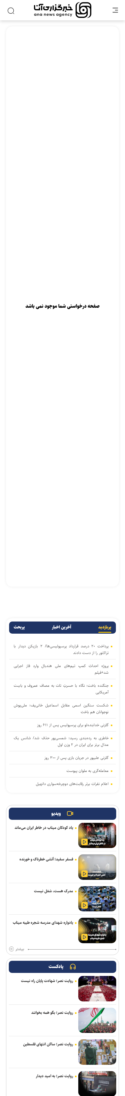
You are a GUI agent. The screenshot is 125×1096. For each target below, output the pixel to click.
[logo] (62, 10)
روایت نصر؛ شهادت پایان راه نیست (47, 981)
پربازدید (104, 627)
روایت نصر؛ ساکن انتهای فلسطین (48, 1044)
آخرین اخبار (61, 627)
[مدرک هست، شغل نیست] (97, 899)
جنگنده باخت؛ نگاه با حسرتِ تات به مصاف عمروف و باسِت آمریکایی (61, 688)
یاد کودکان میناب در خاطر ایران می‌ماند (44, 828)
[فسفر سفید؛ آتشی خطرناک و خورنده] (97, 867)
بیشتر (19, 949)
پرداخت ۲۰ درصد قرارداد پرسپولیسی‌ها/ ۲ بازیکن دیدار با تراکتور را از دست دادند (61, 649)
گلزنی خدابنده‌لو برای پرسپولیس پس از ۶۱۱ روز (73, 725)
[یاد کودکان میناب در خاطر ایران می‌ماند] (97, 835)
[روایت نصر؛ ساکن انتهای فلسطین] (97, 1052)
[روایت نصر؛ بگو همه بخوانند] (97, 1020)
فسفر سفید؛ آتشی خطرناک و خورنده (46, 859)
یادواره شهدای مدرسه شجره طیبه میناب (43, 923)
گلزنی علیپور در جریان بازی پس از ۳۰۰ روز (76, 758)
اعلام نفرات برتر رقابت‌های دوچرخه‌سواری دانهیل (72, 784)
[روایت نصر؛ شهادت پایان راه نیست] (97, 988)
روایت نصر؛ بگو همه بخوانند (52, 1013)
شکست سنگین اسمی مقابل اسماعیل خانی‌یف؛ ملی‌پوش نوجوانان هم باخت (61, 708)
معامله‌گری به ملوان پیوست (87, 771)
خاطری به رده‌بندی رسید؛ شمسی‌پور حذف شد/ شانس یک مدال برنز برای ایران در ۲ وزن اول (61, 741)
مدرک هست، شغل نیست (53, 891)
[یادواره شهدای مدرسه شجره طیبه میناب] (97, 930)
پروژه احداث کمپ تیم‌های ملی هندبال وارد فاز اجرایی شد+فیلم (61, 669)
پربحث (19, 627)
